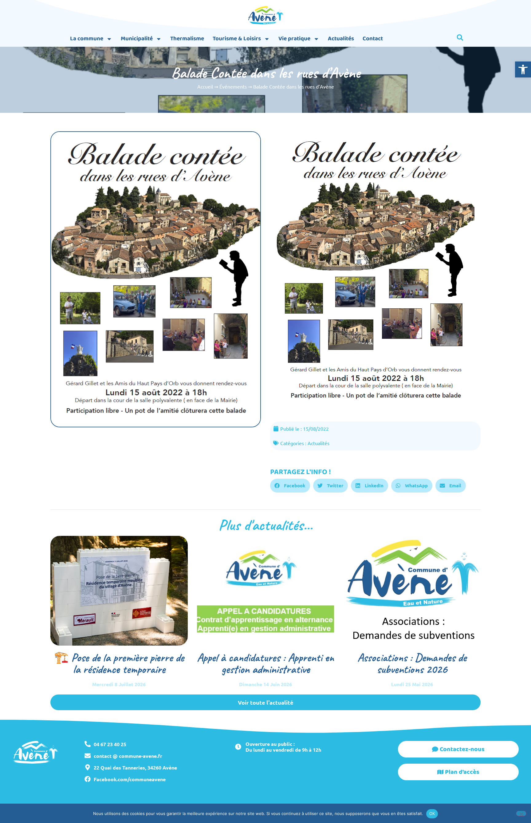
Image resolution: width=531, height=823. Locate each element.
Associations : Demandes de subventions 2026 (411, 663)
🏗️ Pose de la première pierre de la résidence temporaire (119, 663)
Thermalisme (187, 38)
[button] (523, 69)
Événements (233, 86)
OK (432, 813)
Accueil (205, 86)
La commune (86, 38)
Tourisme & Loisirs (237, 38)
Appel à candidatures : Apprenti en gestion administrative (265, 663)
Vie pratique (294, 38)
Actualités (341, 38)
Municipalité (137, 38)
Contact (373, 38)
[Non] (521, 813)
